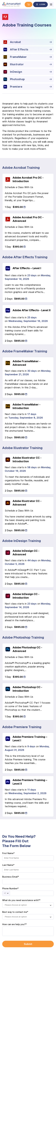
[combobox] (28, 905)
